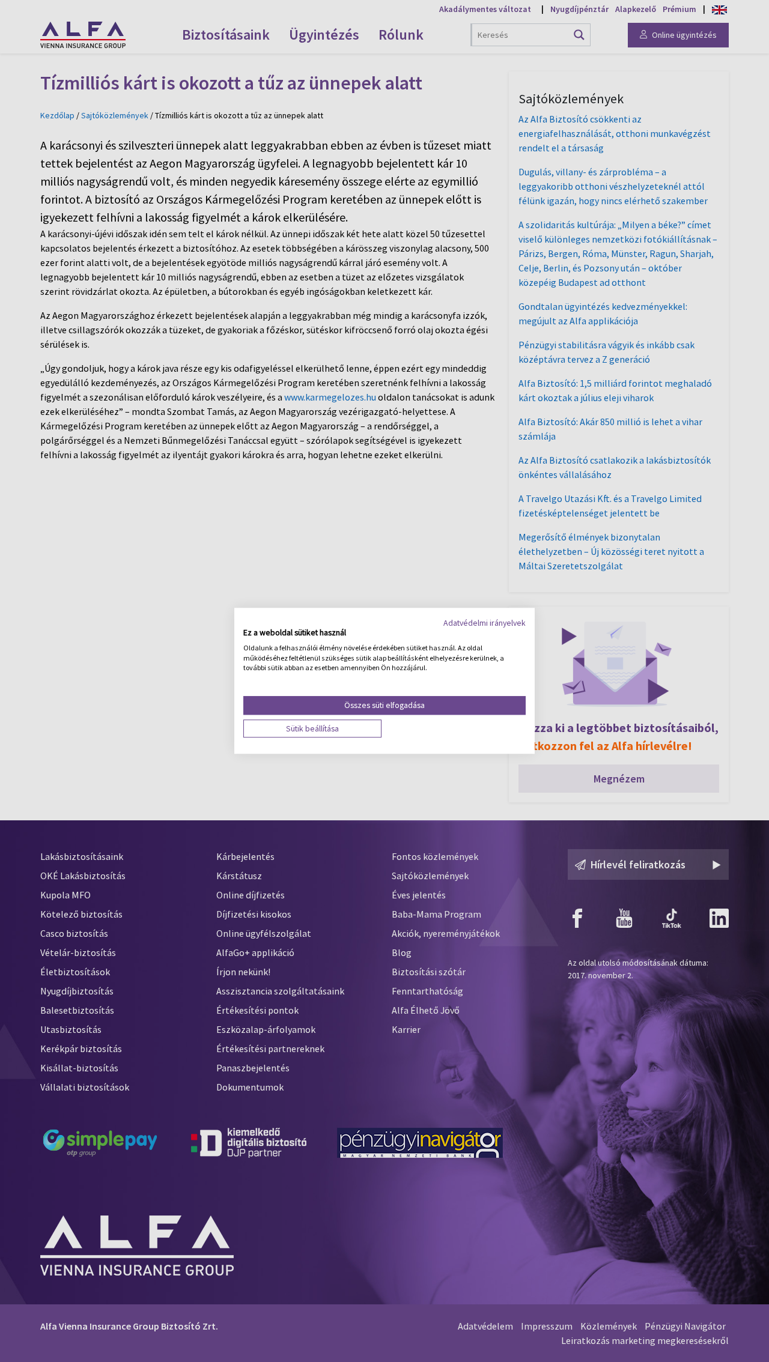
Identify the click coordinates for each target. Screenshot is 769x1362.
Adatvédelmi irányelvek (484, 622)
